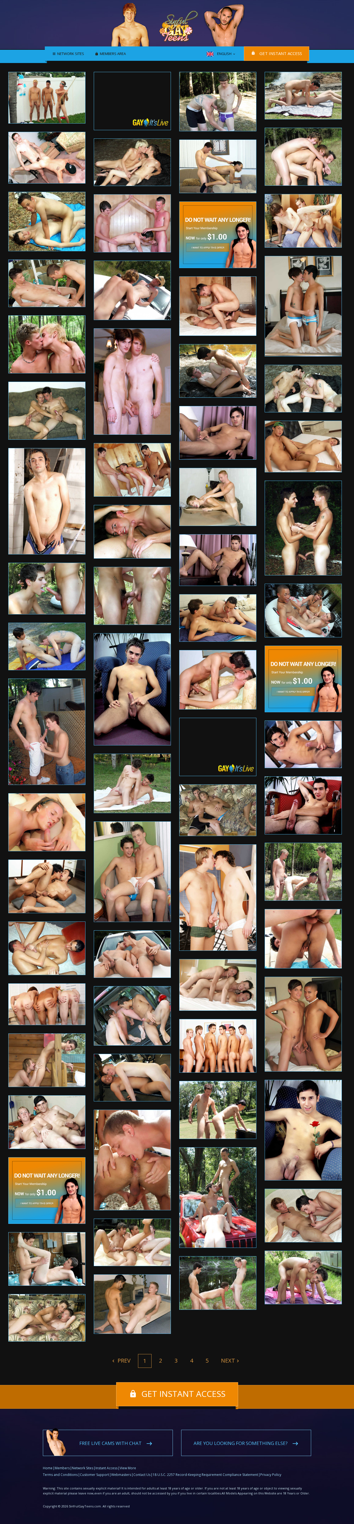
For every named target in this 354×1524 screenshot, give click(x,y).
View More (128, 1468)
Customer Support (94, 1474)
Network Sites (70, 54)
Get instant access (280, 53)
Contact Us (141, 1474)
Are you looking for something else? (241, 1443)
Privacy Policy (270, 1474)
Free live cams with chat (110, 1443)
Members (62, 1468)
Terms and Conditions (60, 1474)
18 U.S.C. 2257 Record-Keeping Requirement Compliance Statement (205, 1474)
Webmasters (121, 1474)
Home (48, 1468)
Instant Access (106, 1468)
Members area (113, 54)
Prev (123, 1360)
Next (228, 1360)
